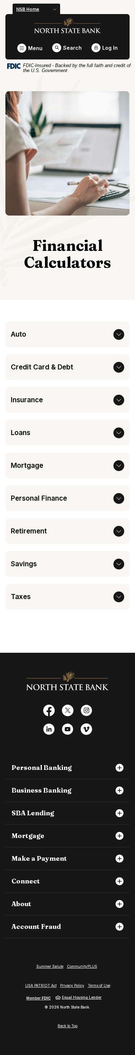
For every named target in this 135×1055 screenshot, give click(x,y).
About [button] (21, 904)
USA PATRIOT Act (41, 985)
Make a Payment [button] (39, 859)
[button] (67, 334)
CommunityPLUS (82, 966)
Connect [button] (26, 881)
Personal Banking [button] (42, 768)
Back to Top (67, 1026)
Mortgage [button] (28, 836)
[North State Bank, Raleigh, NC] (67, 25)
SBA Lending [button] (33, 813)
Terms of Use (99, 985)
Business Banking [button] (41, 790)
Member (38, 998)
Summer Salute (49, 966)
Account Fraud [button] (36, 927)
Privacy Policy (72, 985)
